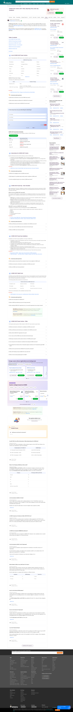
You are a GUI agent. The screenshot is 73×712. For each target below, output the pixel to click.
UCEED (35, 29)
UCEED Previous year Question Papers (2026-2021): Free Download (56, 169)
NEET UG (32, 659)
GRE (31, 678)
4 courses (42, 396)
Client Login (32, 691)
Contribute (33, 705)
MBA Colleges (12, 661)
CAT (10, 665)
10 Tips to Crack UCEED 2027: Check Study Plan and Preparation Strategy (23, 217)
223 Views (51, 176)
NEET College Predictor (24, 684)
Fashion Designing (44, 665)
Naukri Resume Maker (24, 694)
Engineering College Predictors (25, 666)
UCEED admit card (38, 28)
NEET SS (32, 661)
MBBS (43, 670)
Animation (43, 659)
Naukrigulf (22, 695)
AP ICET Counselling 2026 (24, 678)
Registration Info (21, 375)
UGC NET (53, 664)
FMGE (32, 665)
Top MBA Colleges (12, 660)
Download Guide (13, 375)
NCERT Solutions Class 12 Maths (14, 683)
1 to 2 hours (11, 114)
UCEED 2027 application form (18, 25)
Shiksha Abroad (23, 700)
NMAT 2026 (22, 673)
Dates (21, 372)
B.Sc (42, 661)
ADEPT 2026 (52, 118)
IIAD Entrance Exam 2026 (55, 104)
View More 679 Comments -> (28, 645)
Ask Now (59, 707)
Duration (58, 34)
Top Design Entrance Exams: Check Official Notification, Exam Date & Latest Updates (54, 148)
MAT (10, 666)
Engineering (22, 659)
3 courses (26, 396)
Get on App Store (46, 678)
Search (52, 1)
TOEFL (32, 683)
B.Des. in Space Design (54, 83)
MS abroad (32, 677)
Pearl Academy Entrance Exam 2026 (56, 111)
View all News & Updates (56, 198)
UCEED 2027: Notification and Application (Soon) (56, 153)
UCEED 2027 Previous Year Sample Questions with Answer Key (54, 193)
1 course (11, 396)
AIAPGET (32, 666)
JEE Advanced (22, 665)
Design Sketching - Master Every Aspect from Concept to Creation (54, 173)
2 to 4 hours (11, 117)
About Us (11, 691)
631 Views (51, 166)
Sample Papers (51, 12)
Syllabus (61, 129)
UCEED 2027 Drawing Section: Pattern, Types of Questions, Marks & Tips (23, 218)
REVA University (53, 61)
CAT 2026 (22, 679)
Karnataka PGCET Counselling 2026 (25, 677)
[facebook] (45, 707)
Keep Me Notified (14, 135)
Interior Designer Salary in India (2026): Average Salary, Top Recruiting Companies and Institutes (54, 163)
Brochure (19, 398)
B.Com (43, 660)
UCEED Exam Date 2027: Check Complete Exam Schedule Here (56, 179)
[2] (69, 708)
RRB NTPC (54, 660)
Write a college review (13, 677)
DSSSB (53, 665)
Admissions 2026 (53, 27)
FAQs (10, 696)
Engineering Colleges (23, 661)
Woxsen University (43, 391)
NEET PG (32, 660)
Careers (11, 694)
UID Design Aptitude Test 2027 (56, 132)
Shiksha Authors (12, 695)
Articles (11, 678)
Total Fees (21, 395)
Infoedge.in (22, 691)
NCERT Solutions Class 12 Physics (14, 684)
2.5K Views (51, 190)
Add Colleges (33, 694)
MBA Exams (11, 664)
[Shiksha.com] (7, 2)
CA (42, 664)
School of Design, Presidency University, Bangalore (54, 79)
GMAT (32, 679)
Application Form (12, 372)
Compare (56, 37)
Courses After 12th (12, 674)
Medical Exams (33, 670)
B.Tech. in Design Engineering (55, 65)
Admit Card (18, 372)
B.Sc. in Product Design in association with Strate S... (56, 48)
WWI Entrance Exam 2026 (55, 125)
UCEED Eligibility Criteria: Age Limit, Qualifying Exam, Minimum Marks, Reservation (24, 294)
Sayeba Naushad (51, 154)
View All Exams (56, 138)
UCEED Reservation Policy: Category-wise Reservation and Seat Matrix (22, 92)
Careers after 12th (12, 673)
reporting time (39, 29)
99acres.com (22, 696)
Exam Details (59, 12)
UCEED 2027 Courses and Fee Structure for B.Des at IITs (54, 188)
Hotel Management (44, 666)
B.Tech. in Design (53, 29)
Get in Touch (23, 705)
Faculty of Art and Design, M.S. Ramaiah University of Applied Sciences (29, 392)
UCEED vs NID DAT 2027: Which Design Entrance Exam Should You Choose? (54, 157)
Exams (58, 30)
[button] (27, 114)
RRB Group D (54, 659)
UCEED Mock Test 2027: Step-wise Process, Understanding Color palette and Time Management (57, 183)
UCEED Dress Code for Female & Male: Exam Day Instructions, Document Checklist (24, 168)
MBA (10, 659)
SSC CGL (53, 666)
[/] (7, 5)
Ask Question (59, 652)
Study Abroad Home (34, 673)
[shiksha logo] (14, 706)
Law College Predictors (13, 679)
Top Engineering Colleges (24, 660)
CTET (53, 661)
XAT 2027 (22, 674)
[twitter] (47, 707)
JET (57, 51)
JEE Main (58, 68)
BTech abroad (33, 674)
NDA (53, 670)
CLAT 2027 (22, 683)
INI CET (32, 664)
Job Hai (22, 701)
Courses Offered (12, 395)
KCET (61, 68)
